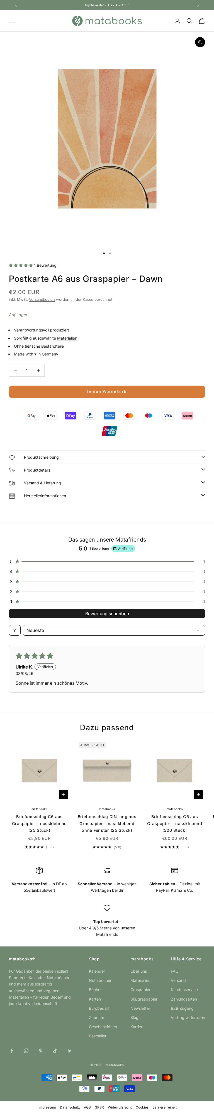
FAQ (175, 971)
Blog (134, 1017)
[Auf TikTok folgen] (55, 1051)
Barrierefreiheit (164, 1107)
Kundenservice (184, 989)
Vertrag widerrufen (188, 1017)
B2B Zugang (182, 1008)
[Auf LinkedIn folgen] (69, 1051)
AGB (87, 1107)
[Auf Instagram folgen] (26, 1051)
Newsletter (140, 1008)
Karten (95, 999)
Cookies (142, 1107)
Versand (178, 980)
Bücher (95, 989)
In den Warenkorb (107, 391)
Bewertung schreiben (107, 613)
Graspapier (140, 989)
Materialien (67, 338)
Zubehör (96, 1017)
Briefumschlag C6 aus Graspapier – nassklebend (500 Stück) (174, 823)
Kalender (97, 971)
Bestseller (97, 1035)
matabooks (39, 809)
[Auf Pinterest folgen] (40, 1051)
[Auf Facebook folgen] (11, 1051)
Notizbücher (100, 980)
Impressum (47, 1107)
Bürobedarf (99, 1008)
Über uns (138, 971)
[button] (21, 265)
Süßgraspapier (143, 999)
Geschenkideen (103, 1026)
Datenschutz (70, 1107)
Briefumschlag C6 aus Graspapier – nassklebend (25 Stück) (39, 823)
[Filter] (15, 630)
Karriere (137, 1026)
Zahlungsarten (184, 999)
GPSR (99, 1107)
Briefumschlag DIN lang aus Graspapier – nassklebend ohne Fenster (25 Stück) (107, 823)
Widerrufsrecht (120, 1107)
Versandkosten (42, 299)
